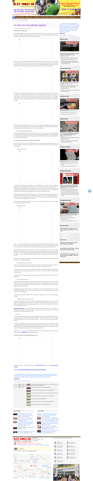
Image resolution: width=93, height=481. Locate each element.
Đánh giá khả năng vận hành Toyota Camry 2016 (39, 390)
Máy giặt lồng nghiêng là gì (40, 376)
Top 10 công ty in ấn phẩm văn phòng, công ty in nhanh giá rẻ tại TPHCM (50, 427)
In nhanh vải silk (64, 96)
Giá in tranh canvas (64, 112)
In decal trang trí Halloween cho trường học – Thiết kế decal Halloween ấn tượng (69, 134)
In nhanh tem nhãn (65, 146)
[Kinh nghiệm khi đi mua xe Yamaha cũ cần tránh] (29, 396)
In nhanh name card (65, 200)
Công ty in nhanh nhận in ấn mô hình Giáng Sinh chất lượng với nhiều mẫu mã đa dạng (69, 186)
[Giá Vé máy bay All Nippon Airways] (29, 405)
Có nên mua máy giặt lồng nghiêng (20, 19)
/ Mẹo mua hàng (26, 380)
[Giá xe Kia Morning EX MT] (29, 399)
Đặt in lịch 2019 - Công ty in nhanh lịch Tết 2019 (70, 137)
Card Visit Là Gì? (64, 220)
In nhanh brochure (65, 68)
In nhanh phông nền (65, 170)
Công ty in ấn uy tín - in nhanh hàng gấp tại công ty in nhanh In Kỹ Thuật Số (50, 431)
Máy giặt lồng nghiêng (28, 376)
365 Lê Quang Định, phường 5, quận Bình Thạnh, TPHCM (30, 445)
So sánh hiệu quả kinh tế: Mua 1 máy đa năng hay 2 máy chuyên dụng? (25, 415)
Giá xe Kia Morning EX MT (35, 398)
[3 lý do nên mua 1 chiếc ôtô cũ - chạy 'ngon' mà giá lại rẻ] (29, 394)
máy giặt (24, 332)
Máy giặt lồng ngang (19, 308)
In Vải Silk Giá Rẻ (64, 110)
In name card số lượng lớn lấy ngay (68, 217)
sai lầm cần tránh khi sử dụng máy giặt (68, 28)
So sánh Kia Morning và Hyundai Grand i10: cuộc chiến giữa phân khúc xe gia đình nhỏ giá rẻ (25, 423)
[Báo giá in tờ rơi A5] (69, 156)
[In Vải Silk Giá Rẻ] (69, 105)
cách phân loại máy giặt (48, 374)
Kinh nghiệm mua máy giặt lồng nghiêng (26, 374)
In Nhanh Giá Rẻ (64, 225)
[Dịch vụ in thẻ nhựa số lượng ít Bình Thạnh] (69, 209)
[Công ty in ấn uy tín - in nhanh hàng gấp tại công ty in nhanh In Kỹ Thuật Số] (39, 430)
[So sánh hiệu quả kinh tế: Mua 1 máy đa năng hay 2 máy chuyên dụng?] (15, 414)
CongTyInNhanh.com (18, 380)
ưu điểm (49, 376)
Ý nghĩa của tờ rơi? (64, 166)
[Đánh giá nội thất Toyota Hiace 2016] (29, 388)
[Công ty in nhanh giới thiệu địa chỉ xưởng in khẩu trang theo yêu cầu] (39, 422)
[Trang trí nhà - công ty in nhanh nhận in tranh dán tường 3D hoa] (15, 418)
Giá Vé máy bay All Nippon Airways (37, 404)
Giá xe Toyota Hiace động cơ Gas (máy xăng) (39, 401)
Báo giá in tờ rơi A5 (64, 161)
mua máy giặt (39, 374)
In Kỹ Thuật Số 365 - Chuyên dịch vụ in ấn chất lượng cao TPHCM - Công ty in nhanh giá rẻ (50, 419)
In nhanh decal (64, 118)
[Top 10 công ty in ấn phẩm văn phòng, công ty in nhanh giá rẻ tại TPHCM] (39, 426)
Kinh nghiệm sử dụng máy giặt (40, 375)
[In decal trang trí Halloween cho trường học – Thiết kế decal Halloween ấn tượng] (69, 130)
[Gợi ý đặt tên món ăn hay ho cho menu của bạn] (69, 78)
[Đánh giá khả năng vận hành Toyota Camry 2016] (29, 391)
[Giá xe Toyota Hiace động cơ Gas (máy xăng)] (29, 402)
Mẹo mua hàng (16, 378)
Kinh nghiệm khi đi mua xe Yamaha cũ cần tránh (39, 395)
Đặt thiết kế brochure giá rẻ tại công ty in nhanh (70, 90)
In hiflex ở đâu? (64, 114)
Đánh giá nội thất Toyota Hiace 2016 (37, 387)
